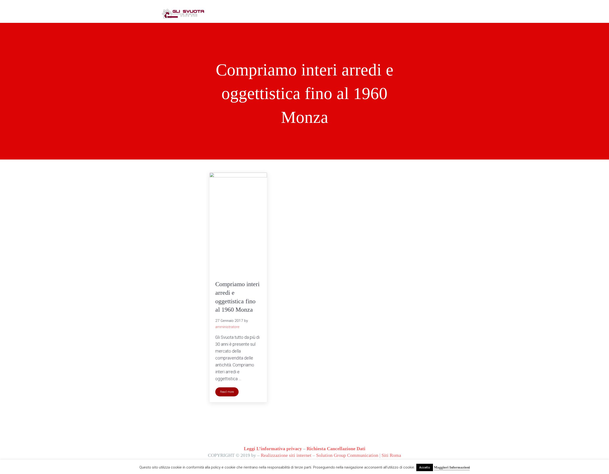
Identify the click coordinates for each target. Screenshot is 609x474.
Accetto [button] (424, 467)
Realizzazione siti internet (286, 455)
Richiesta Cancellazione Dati (336, 448)
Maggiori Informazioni (452, 467)
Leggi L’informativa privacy (273, 448)
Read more (229, 392)
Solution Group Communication (347, 455)
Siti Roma (391, 455)
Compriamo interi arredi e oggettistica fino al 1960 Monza (237, 297)
